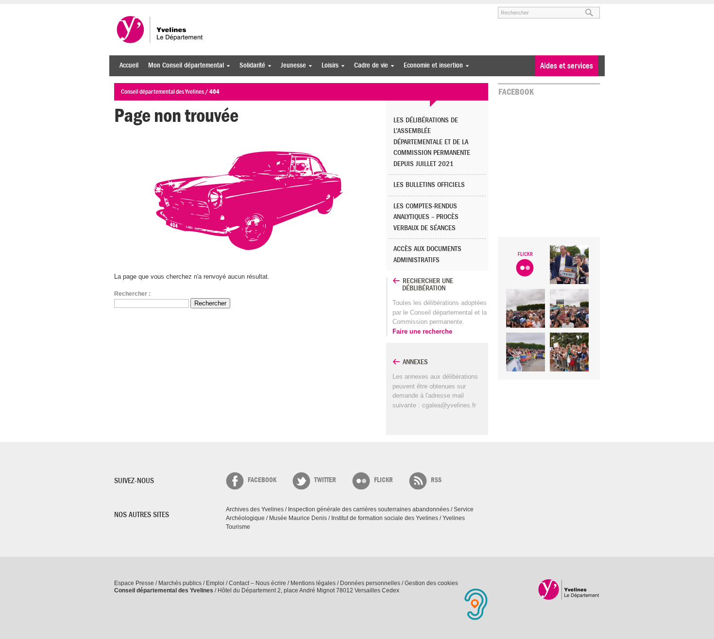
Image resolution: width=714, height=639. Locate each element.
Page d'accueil (569, 589)
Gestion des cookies (431, 583)
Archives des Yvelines (255, 509)
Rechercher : (132, 293)
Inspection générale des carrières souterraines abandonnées (368, 509)
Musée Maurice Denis (298, 518)
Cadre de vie (368, 65)
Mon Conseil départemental (183, 65)
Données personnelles (370, 583)
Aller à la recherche (228, 8)
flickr (383, 480)
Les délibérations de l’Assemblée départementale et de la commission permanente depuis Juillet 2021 (431, 142)
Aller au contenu (174, 8)
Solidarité (250, 65)
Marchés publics (180, 583)
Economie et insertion (431, 65)
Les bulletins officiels (429, 184)
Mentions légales (313, 583)
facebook (262, 480)
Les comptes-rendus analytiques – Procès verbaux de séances (426, 217)
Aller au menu (127, 8)
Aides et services (566, 66)
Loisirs (328, 65)
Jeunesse (291, 65)
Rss (436, 480)
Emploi (215, 583)
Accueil (128, 65)
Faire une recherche (422, 331)
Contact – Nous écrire (257, 583)
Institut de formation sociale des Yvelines (384, 518)
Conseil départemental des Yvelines (160, 30)
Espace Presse (134, 583)
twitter (325, 480)
